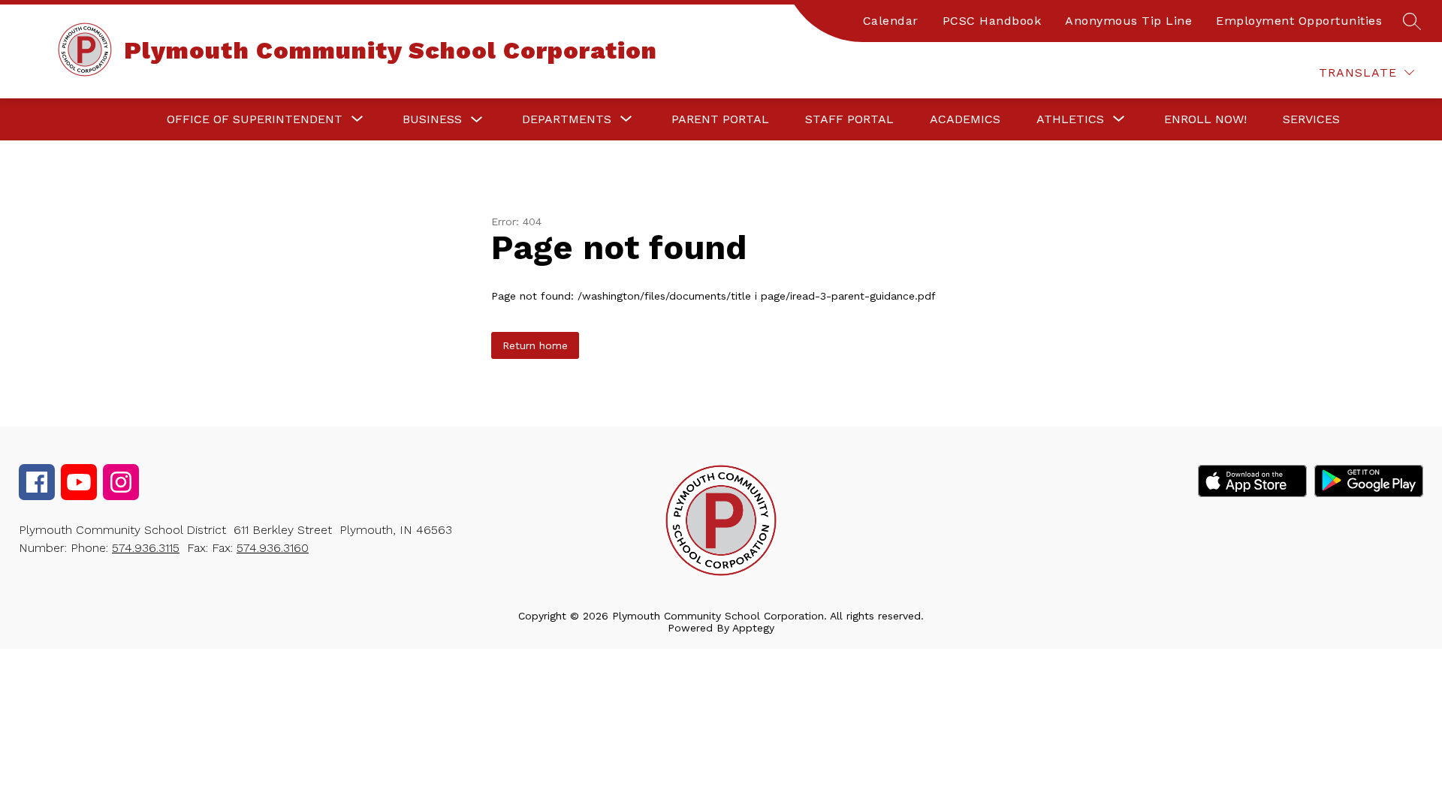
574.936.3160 (273, 548)
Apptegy (753, 628)
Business (432, 119)
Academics (965, 119)
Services (1311, 119)
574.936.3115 (145, 548)
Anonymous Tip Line (1128, 21)
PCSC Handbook (992, 21)
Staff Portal (849, 119)
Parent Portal (720, 119)
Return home (535, 345)
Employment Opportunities (1299, 21)
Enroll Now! (1205, 119)
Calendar (891, 21)
